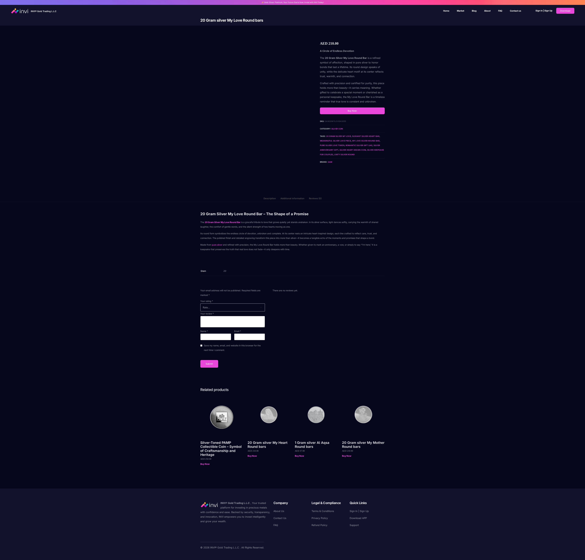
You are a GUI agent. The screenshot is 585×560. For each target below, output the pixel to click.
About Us (278, 511)
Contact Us (279, 518)
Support (354, 525)
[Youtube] (212, 554)
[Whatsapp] (236, 554)
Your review (207, 313)
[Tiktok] (232, 554)
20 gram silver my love (338, 136)
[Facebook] (202, 554)
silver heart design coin (353, 150)
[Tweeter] (207, 554)
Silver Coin (337, 129)
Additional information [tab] (292, 198)
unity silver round (344, 154)
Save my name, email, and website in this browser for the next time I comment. (232, 347)
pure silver (217, 244)
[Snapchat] (227, 554)
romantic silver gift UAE (359, 145)
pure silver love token (332, 145)
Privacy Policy (320, 518)
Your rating (206, 301)
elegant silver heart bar (365, 136)
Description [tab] (270, 198)
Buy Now (352, 110)
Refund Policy (319, 525)
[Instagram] (217, 554)
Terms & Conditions (323, 511)
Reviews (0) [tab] (315, 198)
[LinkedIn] (222, 554)
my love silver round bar (366, 141)
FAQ (275, 525)
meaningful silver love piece (335, 141)
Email (237, 331)
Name (204, 331)
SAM (330, 162)
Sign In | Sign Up (543, 10)
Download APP (358, 518)
